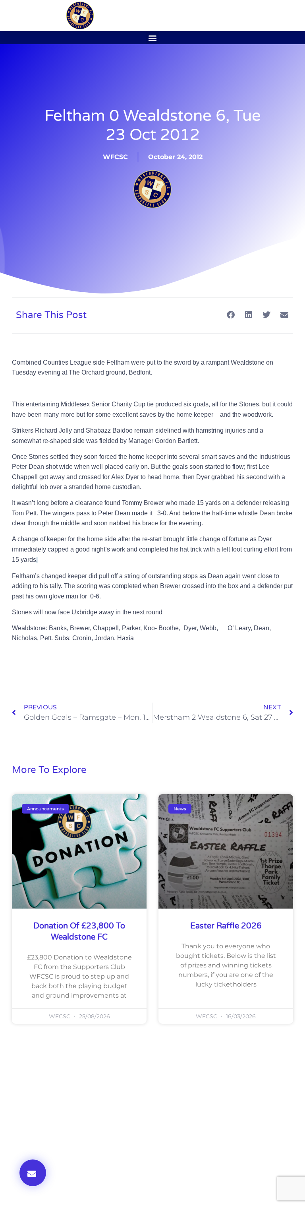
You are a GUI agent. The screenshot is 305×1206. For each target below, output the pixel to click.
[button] (152, 37)
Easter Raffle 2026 (226, 926)
